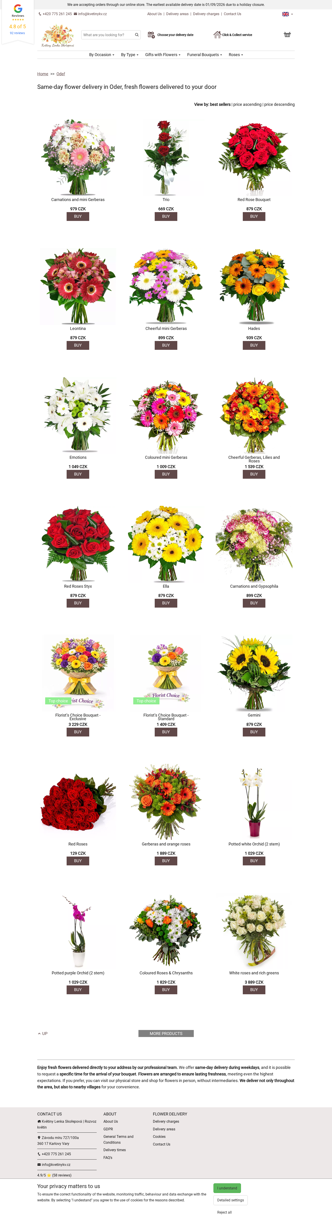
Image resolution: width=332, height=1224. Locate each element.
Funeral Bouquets (203, 54)
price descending (279, 104)
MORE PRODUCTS (166, 1033)
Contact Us (232, 14)
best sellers (220, 104)
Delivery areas (177, 14)
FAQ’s (107, 1157)
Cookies (159, 1136)
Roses (235, 54)
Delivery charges (206, 14)
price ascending (247, 104)
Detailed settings (230, 1200)
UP (44, 1033)
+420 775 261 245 (57, 14)
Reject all (224, 1212)
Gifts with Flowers (161, 54)
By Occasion (100, 54)
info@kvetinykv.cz (92, 14)
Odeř (60, 73)
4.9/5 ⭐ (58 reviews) (54, 1175)
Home (42, 73)
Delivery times (114, 1150)
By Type (128, 54)
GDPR (108, 1129)
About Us (155, 14)
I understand (227, 1188)
